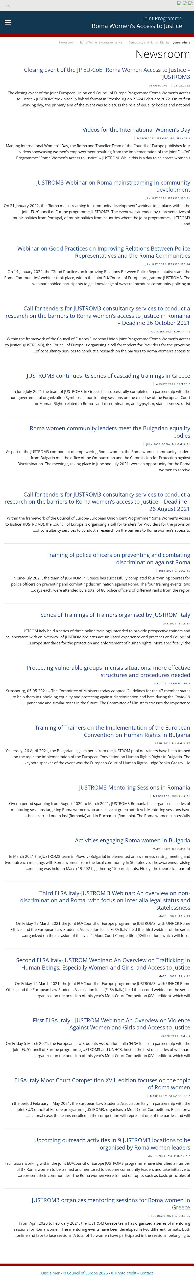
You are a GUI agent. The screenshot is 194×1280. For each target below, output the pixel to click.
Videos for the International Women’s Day (136, 129)
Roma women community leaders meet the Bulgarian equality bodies (110, 431)
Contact (146, 1272)
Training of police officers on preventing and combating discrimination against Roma (118, 558)
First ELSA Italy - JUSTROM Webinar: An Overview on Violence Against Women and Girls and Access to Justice (111, 1023)
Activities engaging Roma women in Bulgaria (132, 840)
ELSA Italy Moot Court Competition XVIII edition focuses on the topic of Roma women (102, 1083)
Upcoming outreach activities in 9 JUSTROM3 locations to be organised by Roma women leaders (112, 1143)
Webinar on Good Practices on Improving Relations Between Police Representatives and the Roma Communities (103, 251)
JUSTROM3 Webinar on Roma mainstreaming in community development (113, 185)
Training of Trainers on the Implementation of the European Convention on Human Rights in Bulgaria (112, 731)
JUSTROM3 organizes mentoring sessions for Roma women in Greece (111, 1203)
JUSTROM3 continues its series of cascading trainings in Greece (108, 375)
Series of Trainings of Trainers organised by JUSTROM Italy (115, 614)
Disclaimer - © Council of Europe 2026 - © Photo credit (89, 1272)
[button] (97, 5)
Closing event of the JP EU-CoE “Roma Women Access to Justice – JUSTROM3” (107, 73)
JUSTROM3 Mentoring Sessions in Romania (134, 787)
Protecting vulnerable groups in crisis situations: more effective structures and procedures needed (108, 671)
